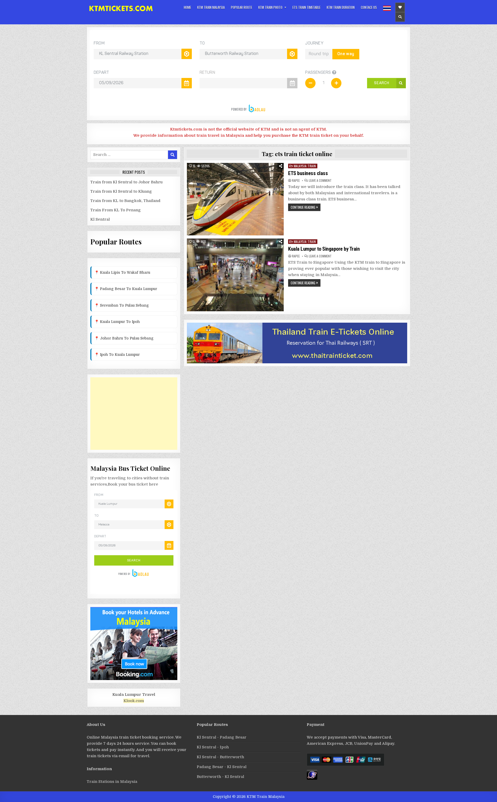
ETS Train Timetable (306, 7)
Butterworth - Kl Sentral (220, 776)
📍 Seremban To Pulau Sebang (121, 305)
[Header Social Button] (400, 7)
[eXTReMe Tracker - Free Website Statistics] (312, 778)
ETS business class (308, 173)
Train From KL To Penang (115, 210)
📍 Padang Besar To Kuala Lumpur (125, 289)
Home (187, 7)
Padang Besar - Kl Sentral (221, 766)
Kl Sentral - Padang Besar (221, 737)
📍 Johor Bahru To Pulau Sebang (124, 338)
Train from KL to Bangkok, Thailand (125, 200)
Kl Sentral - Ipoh (213, 747)
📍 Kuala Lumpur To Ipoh (117, 322)
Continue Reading (303, 207)
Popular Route (241, 7)
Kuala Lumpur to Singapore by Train (324, 249)
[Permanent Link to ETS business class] (235, 199)
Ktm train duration (341, 7)
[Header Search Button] (400, 17)
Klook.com (133, 700)
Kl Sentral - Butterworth (220, 757)
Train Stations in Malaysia (112, 781)
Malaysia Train (305, 166)
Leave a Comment (320, 180)
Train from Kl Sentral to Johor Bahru (126, 182)
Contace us (369, 7)
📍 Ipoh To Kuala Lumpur (117, 354)
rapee (296, 180)
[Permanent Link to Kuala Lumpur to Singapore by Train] (235, 275)
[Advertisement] (133, 413)
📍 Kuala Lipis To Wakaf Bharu (122, 272)
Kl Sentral (100, 219)
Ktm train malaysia (211, 7)
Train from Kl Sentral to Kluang (121, 191)
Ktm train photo (270, 7)
